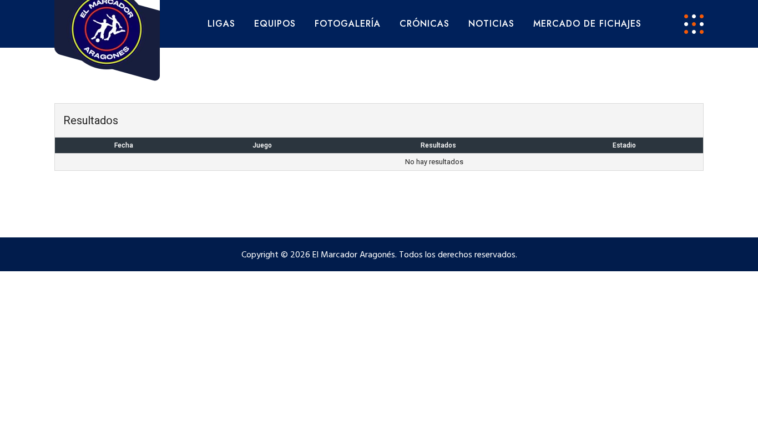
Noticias (491, 23)
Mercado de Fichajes (587, 23)
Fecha (123, 145)
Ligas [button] (221, 23)
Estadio (624, 145)
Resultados (438, 145)
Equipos (275, 23)
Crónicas (424, 23)
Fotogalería (348, 23)
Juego (262, 145)
